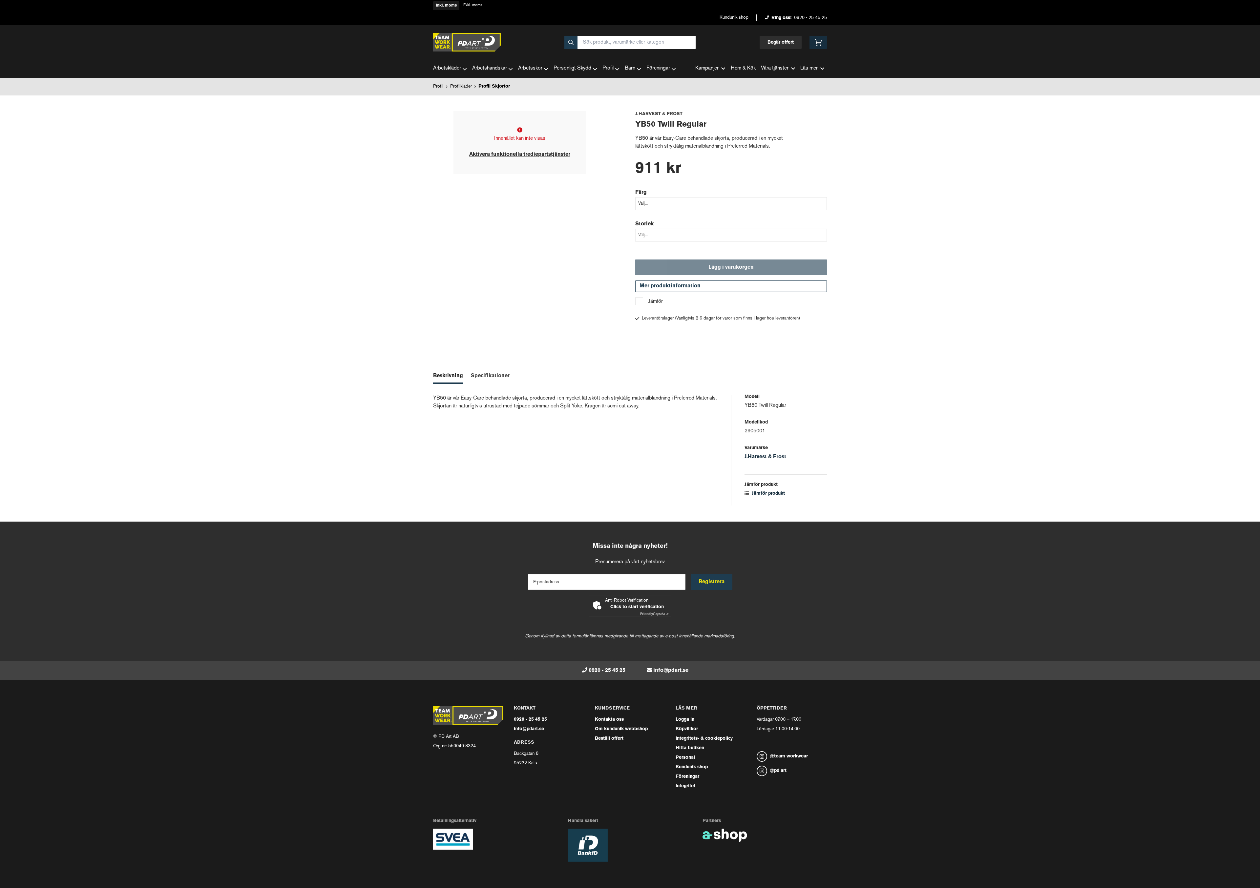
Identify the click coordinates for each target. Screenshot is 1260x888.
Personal (685, 757)
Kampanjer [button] (707, 68)
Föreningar (658, 68)
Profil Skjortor (494, 86)
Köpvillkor (687, 729)
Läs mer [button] (809, 68)
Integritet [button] (685, 786)
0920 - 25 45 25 (810, 18)
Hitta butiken (690, 748)
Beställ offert (609, 738)
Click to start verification (637, 607)
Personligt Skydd (572, 68)
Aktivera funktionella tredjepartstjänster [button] (519, 154)
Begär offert (780, 42)
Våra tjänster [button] (774, 68)
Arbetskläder (447, 68)
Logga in (685, 719)
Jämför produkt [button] (767, 493)
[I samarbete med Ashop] (725, 835)
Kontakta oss (609, 719)
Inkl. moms (446, 5)
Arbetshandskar (489, 68)
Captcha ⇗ (654, 614)
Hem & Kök (743, 68)
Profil (608, 68)
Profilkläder (461, 86)
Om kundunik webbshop (621, 729)
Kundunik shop (734, 17)
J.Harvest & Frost (765, 457)
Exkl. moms (472, 5)
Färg (641, 192)
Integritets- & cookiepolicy (704, 738)
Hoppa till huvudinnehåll (627, 9)
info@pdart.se (670, 670)
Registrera (711, 582)
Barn (630, 68)
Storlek (644, 224)
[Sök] (571, 42)
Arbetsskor (530, 68)
